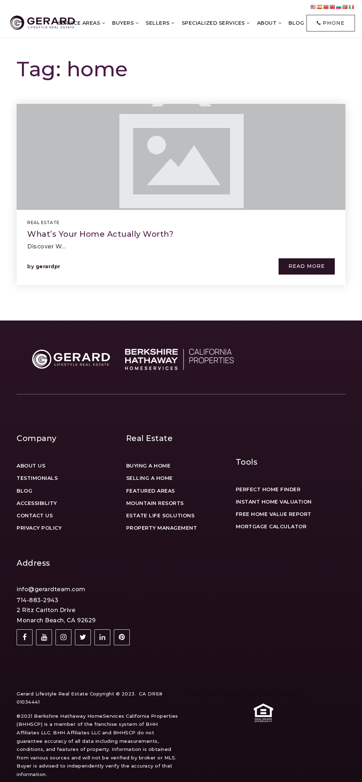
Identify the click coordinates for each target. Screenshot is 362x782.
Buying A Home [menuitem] (148, 466)
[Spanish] (320, 6)
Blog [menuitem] (24, 491)
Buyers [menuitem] (123, 23)
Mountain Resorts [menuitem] (155, 503)
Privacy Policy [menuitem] (39, 528)
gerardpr (48, 266)
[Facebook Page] (25, 637)
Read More (306, 266)
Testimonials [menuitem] (37, 478)
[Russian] (339, 6)
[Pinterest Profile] (122, 637)
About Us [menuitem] (31, 466)
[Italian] (352, 6)
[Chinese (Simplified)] (326, 6)
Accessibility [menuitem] (37, 503)
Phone (333, 23)
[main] (181, 160)
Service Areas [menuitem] (80, 23)
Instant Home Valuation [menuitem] (274, 502)
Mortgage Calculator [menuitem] (271, 526)
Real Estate (43, 222)
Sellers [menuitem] (158, 23)
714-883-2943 (37, 600)
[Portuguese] (345, 6)
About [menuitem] (267, 23)
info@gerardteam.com (51, 589)
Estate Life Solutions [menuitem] (160, 515)
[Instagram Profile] (63, 637)
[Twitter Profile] (83, 637)
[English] (313, 6)
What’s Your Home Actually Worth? (100, 234)
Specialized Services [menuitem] (214, 23)
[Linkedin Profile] (102, 637)
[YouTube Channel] (44, 637)
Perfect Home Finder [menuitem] (268, 489)
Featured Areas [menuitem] (150, 491)
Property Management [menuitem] (161, 528)
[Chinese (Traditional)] (332, 6)
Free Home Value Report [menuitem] (273, 514)
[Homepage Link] (42, 22)
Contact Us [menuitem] (35, 515)
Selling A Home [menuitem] (149, 478)
